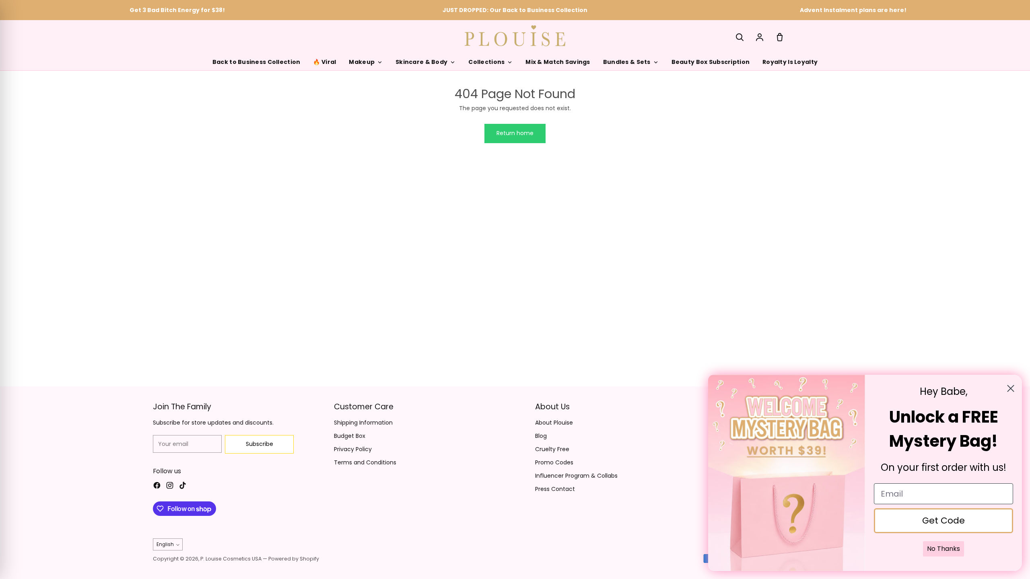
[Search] (739, 37)
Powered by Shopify (293, 558)
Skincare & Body (421, 62)
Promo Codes (554, 462)
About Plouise (554, 423)
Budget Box (349, 436)
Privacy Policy (353, 449)
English (165, 544)
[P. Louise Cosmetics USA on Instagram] (170, 486)
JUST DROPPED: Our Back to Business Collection (515, 10)
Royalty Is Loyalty (790, 62)
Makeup (362, 62)
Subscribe (259, 444)
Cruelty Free (552, 449)
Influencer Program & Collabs (576, 476)
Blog (541, 436)
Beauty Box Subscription (711, 62)
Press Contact (555, 489)
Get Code (943, 520)
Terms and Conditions (365, 462)
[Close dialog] (1010, 388)
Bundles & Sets (627, 62)
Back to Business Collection (256, 62)
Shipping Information (363, 423)
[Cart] (780, 37)
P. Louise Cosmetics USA (231, 558)
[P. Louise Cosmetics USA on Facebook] (157, 486)
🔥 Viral (324, 62)
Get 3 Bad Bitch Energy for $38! (177, 10)
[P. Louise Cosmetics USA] (515, 35)
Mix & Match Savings (557, 62)
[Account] (759, 37)
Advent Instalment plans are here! (853, 10)
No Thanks (943, 548)
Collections (486, 62)
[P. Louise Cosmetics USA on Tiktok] (182, 486)
